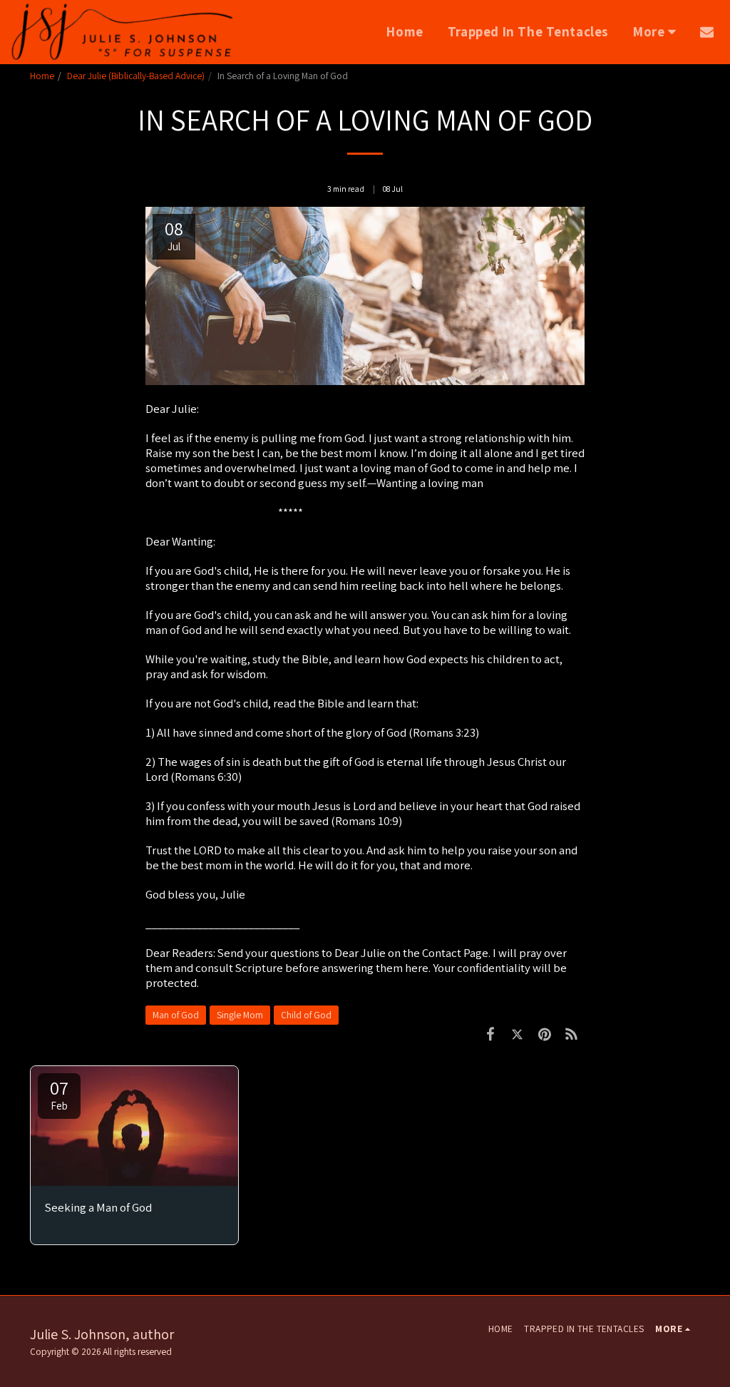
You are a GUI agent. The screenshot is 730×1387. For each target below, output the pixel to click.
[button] (707, 32)
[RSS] (571, 1034)
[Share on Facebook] (490, 1034)
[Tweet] (517, 1034)
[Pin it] (544, 1034)
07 (59, 1093)
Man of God (176, 1014)
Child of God (306, 1014)
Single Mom (240, 1014)
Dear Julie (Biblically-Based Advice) (136, 75)
